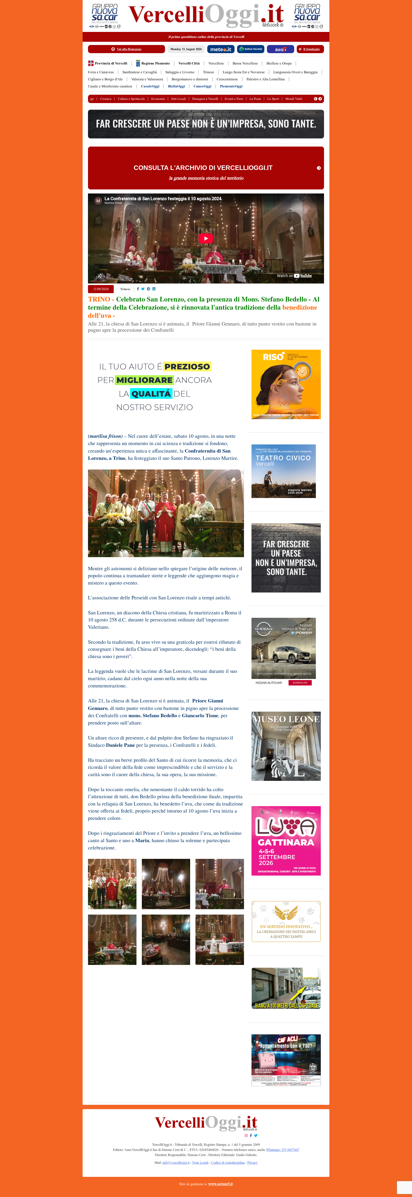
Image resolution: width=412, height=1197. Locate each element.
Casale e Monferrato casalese (110, 86)
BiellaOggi (176, 86)
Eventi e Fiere (234, 98)
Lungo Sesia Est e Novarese (244, 72)
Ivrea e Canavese (101, 72)
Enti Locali (178, 98)
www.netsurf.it (220, 1184)
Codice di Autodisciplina (228, 1162)
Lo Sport (273, 98)
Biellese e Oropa (279, 63)
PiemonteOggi (231, 86)
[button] (315, 98)
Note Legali (200, 1162)
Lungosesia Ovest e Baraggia (295, 72)
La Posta (255, 98)
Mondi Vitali (293, 98)
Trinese (208, 72)
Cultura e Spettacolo (131, 98)
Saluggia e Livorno (179, 72)
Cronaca (105, 98)
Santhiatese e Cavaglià (140, 72)
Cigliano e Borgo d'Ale (105, 79)
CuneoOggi (202, 86)
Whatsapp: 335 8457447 (282, 1150)
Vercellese (216, 63)
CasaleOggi (150, 86)
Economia (158, 98)
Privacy (252, 1162)
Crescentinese (227, 79)
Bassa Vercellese (245, 63)
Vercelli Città (189, 63)
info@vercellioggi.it (175, 1162)
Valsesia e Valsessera (147, 79)
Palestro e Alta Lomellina (266, 79)
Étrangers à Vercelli (205, 98)
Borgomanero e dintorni (190, 79)
